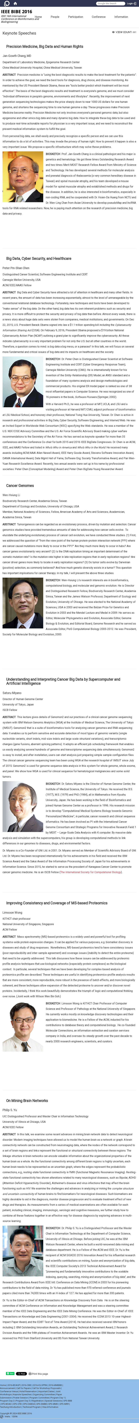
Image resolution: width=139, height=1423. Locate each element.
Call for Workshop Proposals (46, 1388)
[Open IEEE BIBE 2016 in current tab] (21, 16)
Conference (99, 16)
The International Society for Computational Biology (90, 872)
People (55, 16)
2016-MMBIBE (55, 1385)
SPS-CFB (17, 1404)
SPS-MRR (64, 1404)
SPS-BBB (67, 1400)
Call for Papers (23, 1388)
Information (121, 16)
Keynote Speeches (22, 1394)
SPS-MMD (53, 1404)
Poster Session (20, 1397)
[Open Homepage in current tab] (15, 3)
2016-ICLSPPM (40, 1385)
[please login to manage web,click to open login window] (7, 3)
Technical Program (32, 1407)
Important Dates (46, 1391)
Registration (37, 1400)
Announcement (7, 1388)
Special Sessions (53, 1400)
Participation (75, 16)
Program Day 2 (7, 1400)
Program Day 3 (23, 1400)
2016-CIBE (26, 1385)
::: (137, 8)
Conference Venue (9, 1391)
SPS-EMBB (41, 1404)
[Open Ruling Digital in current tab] (2, 1416)
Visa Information (50, 1407)
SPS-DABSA (29, 1404)
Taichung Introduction (10, 1407)
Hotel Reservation (28, 1391)
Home (38, 16)
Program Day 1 (58, 1397)
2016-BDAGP (13, 1385)
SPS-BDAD (6, 1404)
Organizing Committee (44, 1394)
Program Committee (39, 1397)
